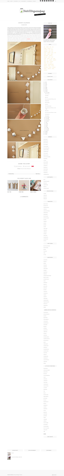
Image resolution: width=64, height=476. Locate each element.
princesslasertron (46, 340)
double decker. (47, 100)
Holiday (28, 168)
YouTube (45, 254)
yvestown (45, 240)
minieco (45, 280)
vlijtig (44, 431)
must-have (52, 65)
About (11, 1)
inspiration (45, 65)
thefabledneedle (46, 356)
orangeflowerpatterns (47, 338)
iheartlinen (45, 326)
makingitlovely (45, 405)
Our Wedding (29, 1)
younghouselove (46, 237)
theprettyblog (45, 170)
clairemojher (45, 266)
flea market (51, 61)
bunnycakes (45, 373)
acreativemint (45, 259)
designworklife (46, 268)
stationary (45, 68)
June (46, 123)
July (45, 122)
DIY (23, 168)
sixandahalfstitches (46, 349)
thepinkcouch (45, 303)
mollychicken (45, 335)
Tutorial (45, 58)
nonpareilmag (45, 158)
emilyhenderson (46, 212)
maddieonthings (46, 184)
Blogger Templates (19, 474)
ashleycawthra (45, 371)
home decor (45, 64)
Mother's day (50, 55)
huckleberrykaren (46, 151)
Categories (16, 1)
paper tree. (46, 97)
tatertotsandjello (46, 422)
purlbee (45, 342)
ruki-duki (45, 226)
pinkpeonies (45, 195)
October (46, 118)
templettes (45, 296)
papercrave (45, 284)
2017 (45, 83)
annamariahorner (46, 312)
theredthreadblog (46, 426)
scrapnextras (45, 291)
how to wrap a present (51, 64)
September (46, 119)
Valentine (48, 58)
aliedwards (45, 261)
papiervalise (45, 287)
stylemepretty (45, 165)
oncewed (45, 160)
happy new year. (47, 93)
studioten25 (45, 230)
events (45, 61)
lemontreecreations (46, 217)
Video (51, 58)
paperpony (45, 186)
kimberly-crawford (46, 277)
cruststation (45, 387)
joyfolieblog (45, 328)
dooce (44, 179)
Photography (23, 1)
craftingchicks (45, 380)
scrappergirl (45, 419)
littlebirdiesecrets (46, 401)
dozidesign (45, 270)
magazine (49, 65)
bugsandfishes (46, 317)
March (46, 127)
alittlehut (45, 263)
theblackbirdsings (46, 300)
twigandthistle (46, 305)
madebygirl (45, 221)
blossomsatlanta (46, 142)
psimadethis (45, 415)
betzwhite (45, 315)
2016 (45, 84)
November (46, 117)
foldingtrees (45, 273)
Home (8, 1)
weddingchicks (46, 172)
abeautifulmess (46, 368)
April (45, 126)
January (46, 130)
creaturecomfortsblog (47, 210)
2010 (45, 131)
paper (30, 168)
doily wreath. (47, 110)
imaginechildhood (46, 396)
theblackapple (45, 298)
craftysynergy (45, 382)
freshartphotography (46, 181)
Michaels (45, 249)
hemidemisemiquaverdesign (47, 275)
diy (19, 1)
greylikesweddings (46, 149)
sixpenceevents (46, 163)
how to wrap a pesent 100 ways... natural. (50, 112)
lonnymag (45, 219)
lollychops (45, 403)
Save (32, 166)
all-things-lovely (46, 205)
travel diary (49, 68)
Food (52, 51)
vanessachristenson (46, 359)
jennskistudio (45, 398)
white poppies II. (47, 114)
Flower (49, 51)
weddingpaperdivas (46, 174)
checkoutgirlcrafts (46, 319)
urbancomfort (45, 235)
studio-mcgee (45, 228)
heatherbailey (45, 324)
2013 (45, 88)
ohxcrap (45, 410)
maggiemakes (45, 331)
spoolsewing (45, 352)
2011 (45, 91)
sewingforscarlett (46, 345)
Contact (34, 1)
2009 (45, 132)
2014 (45, 87)
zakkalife (45, 307)
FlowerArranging (46, 247)
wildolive (45, 363)
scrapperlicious (46, 293)
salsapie (45, 417)
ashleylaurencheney (46, 207)
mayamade (45, 333)
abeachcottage (46, 203)
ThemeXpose (15, 474)
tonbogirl (45, 193)
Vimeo (44, 252)
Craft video (49, 48)
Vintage (54, 58)
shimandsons (45, 347)
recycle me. (46, 104)
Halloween (48, 52)
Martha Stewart (46, 55)
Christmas (21, 168)
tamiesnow (45, 354)
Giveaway (45, 52)
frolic (44, 391)
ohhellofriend (45, 282)
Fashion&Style (45, 51)
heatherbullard (46, 214)
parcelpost (45, 289)
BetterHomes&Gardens (47, 245)
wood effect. (47, 95)
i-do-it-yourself (46, 153)
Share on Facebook (18, 166)
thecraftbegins (46, 424)
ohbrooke (45, 223)
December (46, 92)
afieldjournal (45, 198)
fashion (48, 61)
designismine (45, 389)
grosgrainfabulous (46, 322)
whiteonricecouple (46, 188)
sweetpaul (45, 233)
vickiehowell (45, 361)
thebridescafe (45, 167)
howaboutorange (46, 394)
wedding (53, 68)
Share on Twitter (27, 166)
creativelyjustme (46, 384)
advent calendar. (47, 102)
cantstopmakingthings (47, 375)
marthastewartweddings (47, 156)
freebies (25, 168)
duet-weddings (46, 144)
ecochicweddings (46, 146)
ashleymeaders (46, 139)
